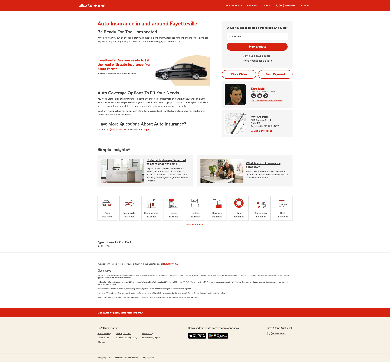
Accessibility (147, 333)
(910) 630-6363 (287, 5)
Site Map (102, 342)
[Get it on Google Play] (218, 336)
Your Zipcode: (236, 36)
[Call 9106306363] (253, 95)
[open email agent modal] (259, 96)
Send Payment (275, 74)
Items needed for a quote (257, 60)
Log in (305, 5)
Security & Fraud (123, 333)
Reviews (252, 5)
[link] (92, 5)
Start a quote (257, 46)
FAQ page (143, 129)
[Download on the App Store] (197, 336)
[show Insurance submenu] (240, 5)
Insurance (232, 5)
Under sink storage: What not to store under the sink (166, 162)
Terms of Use (103, 338)
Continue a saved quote (256, 55)
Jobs (267, 5)
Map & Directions (263, 131)
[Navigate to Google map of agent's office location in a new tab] (265, 95)
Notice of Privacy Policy (126, 338)
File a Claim (239, 74)
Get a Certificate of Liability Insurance (266, 101)
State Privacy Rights (151, 338)
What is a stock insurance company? (263, 165)
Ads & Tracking (104, 333)
